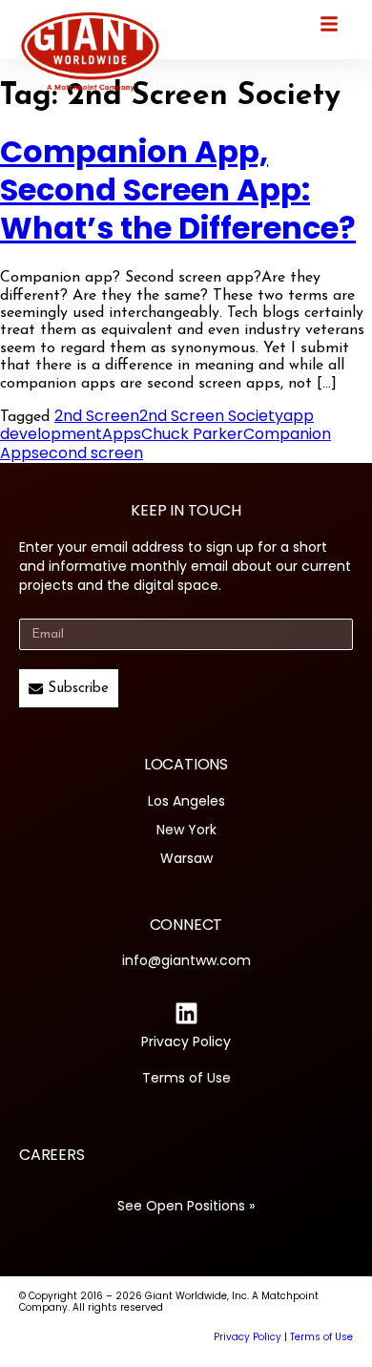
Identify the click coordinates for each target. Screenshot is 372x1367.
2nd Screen (96, 416)
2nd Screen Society (211, 416)
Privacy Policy (186, 1041)
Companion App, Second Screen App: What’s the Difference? (178, 189)
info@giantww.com (186, 960)
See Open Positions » (186, 1205)
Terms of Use (186, 1077)
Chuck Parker (192, 434)
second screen (87, 453)
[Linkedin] (186, 1013)
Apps (121, 434)
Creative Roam (93, 1337)
